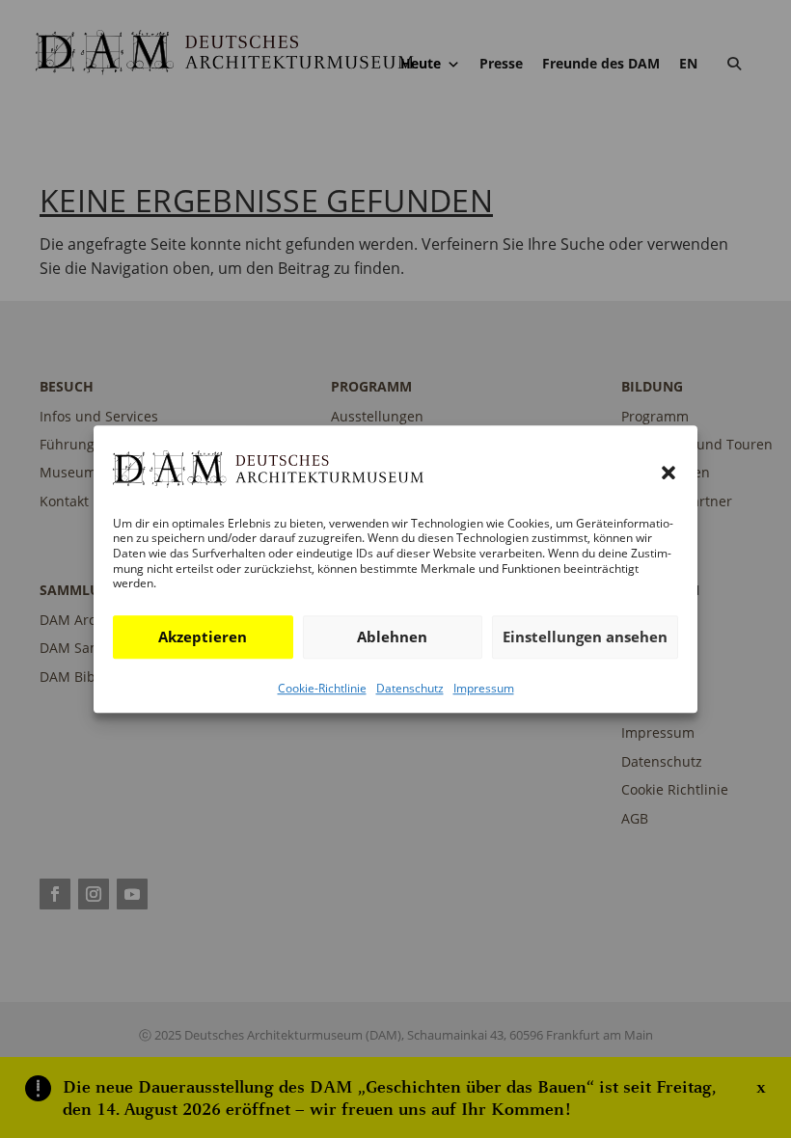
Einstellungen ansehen (585, 636)
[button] (668, 473)
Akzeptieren (202, 636)
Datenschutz (410, 688)
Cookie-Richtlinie (322, 688)
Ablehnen (392, 636)
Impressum (483, 688)
